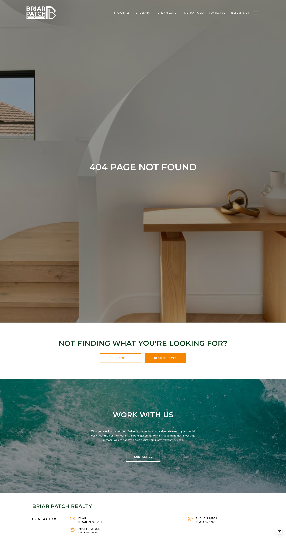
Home (121, 358)
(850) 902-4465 (88, 532)
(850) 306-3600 (205, 522)
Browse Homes (165, 358)
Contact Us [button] (143, 456)
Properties (121, 12)
